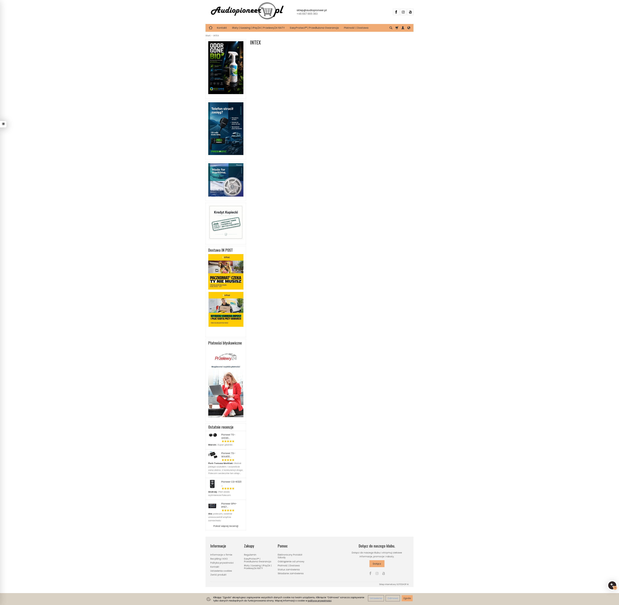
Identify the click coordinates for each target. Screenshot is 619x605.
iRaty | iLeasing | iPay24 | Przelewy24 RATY (258, 28)
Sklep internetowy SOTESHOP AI (394, 584)
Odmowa (392, 598)
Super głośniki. (220, 444)
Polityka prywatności (222, 562)
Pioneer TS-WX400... (228, 454)
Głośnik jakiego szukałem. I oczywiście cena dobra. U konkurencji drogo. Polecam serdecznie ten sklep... (225, 468)
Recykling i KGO (219, 558)
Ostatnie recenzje (220, 427)
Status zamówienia (289, 569)
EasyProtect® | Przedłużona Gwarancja (314, 28)
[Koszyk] (397, 28)
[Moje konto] (403, 28)
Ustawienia (376, 598)
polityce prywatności (319, 600)
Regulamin (250, 554)
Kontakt (222, 28)
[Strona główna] (247, 11)
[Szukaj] (391, 28)
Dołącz (377, 563)
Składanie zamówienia (291, 573)
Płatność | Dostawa (356, 28)
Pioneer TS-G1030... (228, 436)
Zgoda (407, 598)
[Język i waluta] (409, 28)
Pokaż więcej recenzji (225, 526)
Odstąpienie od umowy (291, 561)
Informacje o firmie (221, 554)
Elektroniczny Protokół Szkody (290, 556)
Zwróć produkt (218, 574)
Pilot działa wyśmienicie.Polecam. (219, 493)
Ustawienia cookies (221, 570)
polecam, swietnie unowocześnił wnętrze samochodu (220, 517)
